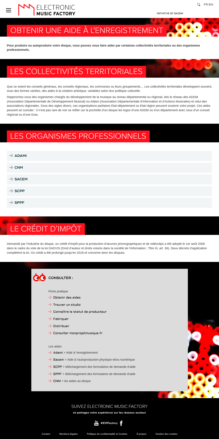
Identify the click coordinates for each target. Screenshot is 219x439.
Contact (46, 433)
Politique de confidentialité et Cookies (107, 433)
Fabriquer (61, 319)
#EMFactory (109, 423)
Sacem (58, 359)
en (211, 4)
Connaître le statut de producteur (80, 312)
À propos (141, 433)
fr (206, 4)
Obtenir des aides (67, 297)
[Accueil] (46, 10)
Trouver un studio (67, 305)
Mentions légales (68, 433)
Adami (58, 352)
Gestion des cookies (166, 433)
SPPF (57, 374)
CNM (57, 381)
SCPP (57, 367)
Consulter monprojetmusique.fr (77, 333)
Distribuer (61, 326)
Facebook (121, 424)
